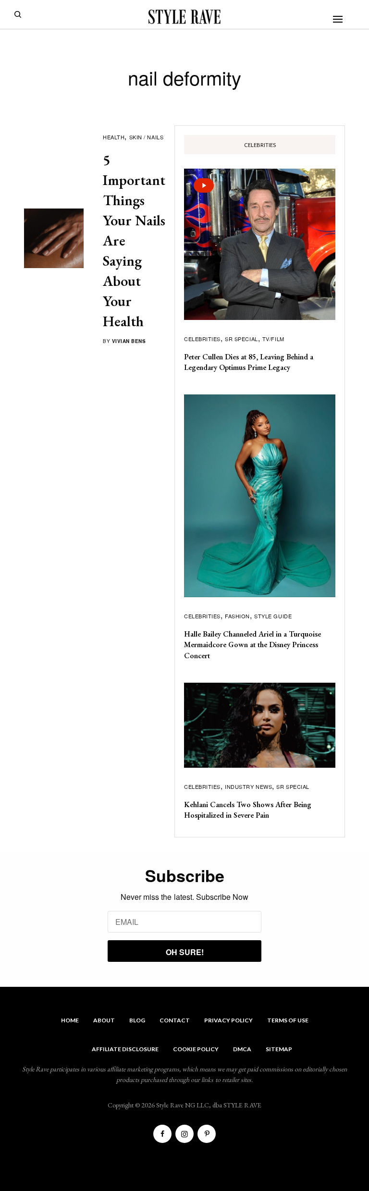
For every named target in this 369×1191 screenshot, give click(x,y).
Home (70, 1020)
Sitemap (279, 1049)
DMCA (242, 1049)
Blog (137, 1020)
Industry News (248, 786)
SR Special (241, 339)
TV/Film (273, 339)
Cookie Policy (196, 1049)
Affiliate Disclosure (125, 1049)
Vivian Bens (129, 341)
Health (113, 137)
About (104, 1020)
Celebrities (202, 339)
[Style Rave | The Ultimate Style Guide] (184, 17)
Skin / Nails (146, 137)
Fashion (237, 616)
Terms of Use (287, 1020)
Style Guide (273, 616)
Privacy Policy (228, 1020)
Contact (175, 1020)
